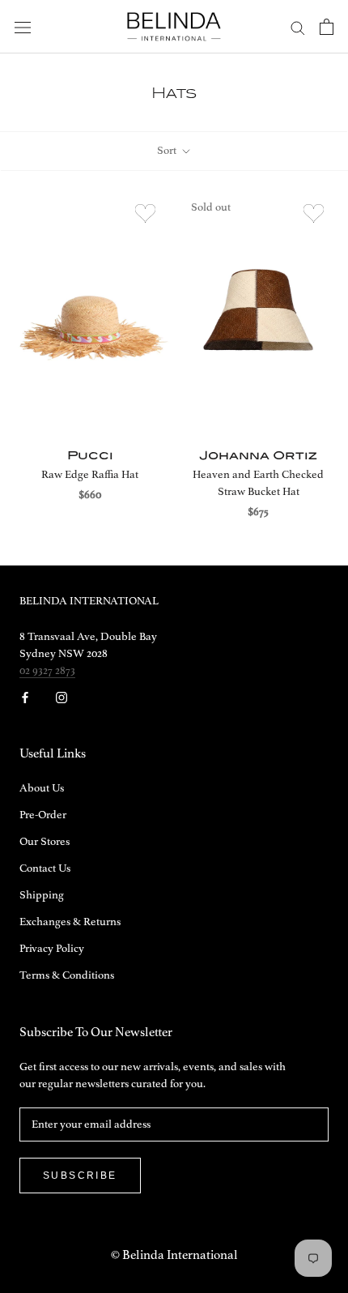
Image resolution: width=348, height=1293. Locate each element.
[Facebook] (25, 697)
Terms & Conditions (66, 975)
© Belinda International (174, 1255)
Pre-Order (42, 815)
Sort (168, 150)
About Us (41, 788)
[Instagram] (61, 697)
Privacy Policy (51, 948)
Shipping (41, 895)
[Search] (298, 27)
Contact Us (44, 868)
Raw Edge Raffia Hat (89, 474)
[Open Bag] (326, 27)
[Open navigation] (23, 27)
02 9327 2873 (47, 670)
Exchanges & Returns (70, 922)
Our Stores (44, 841)
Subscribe (80, 1175)
